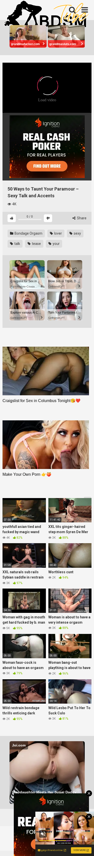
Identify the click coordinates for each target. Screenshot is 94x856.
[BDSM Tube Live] (46, 14)
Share (81, 218)
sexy (77, 233)
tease (36, 244)
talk (17, 244)
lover (57, 233)
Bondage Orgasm (28, 233)
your (56, 244)
